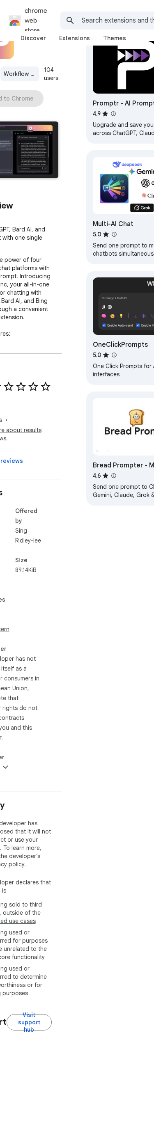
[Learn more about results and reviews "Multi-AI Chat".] (114, 234)
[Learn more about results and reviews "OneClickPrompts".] (114, 355)
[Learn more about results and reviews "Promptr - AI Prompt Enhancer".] (113, 114)
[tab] (33, 38)
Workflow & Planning (21, 74)
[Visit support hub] (29, 1022)
